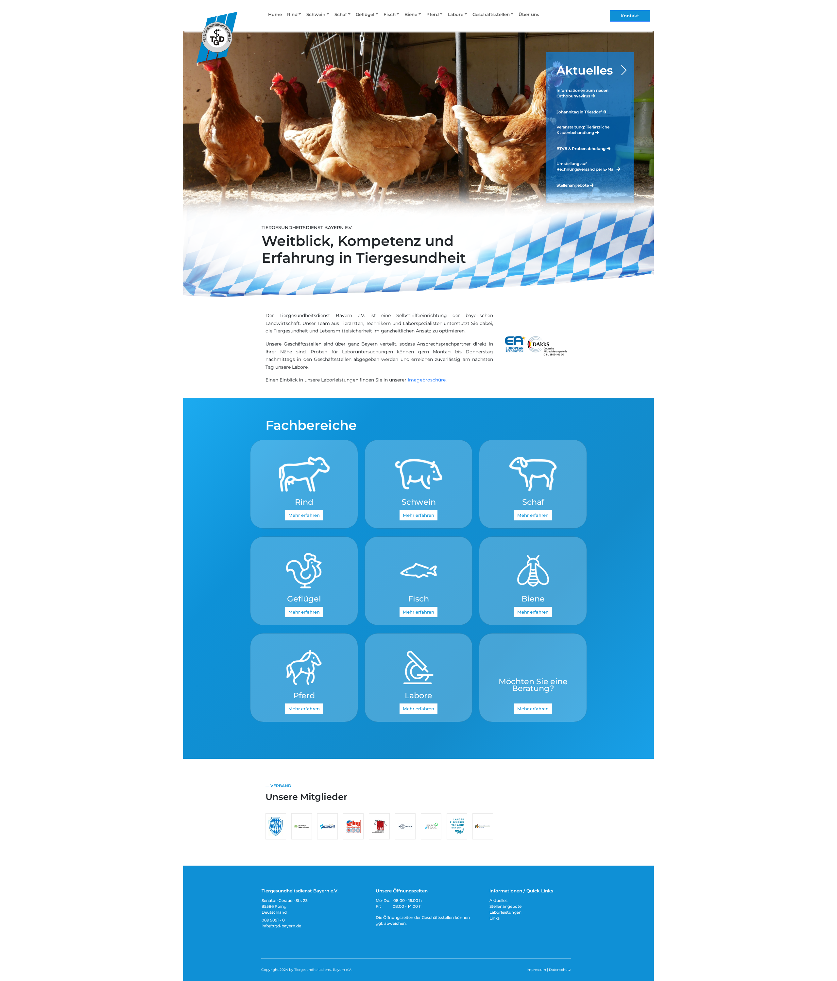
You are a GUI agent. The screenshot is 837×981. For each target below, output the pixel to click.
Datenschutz (560, 970)
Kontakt (630, 15)
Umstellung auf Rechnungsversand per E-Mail (586, 166)
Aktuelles (584, 70)
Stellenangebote (573, 185)
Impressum (536, 970)
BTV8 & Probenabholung (581, 148)
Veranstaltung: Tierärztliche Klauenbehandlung (582, 130)
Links (494, 918)
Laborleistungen (505, 912)
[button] (294, 16)
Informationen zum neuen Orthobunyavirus (582, 93)
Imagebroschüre (427, 380)
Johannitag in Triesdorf (579, 112)
